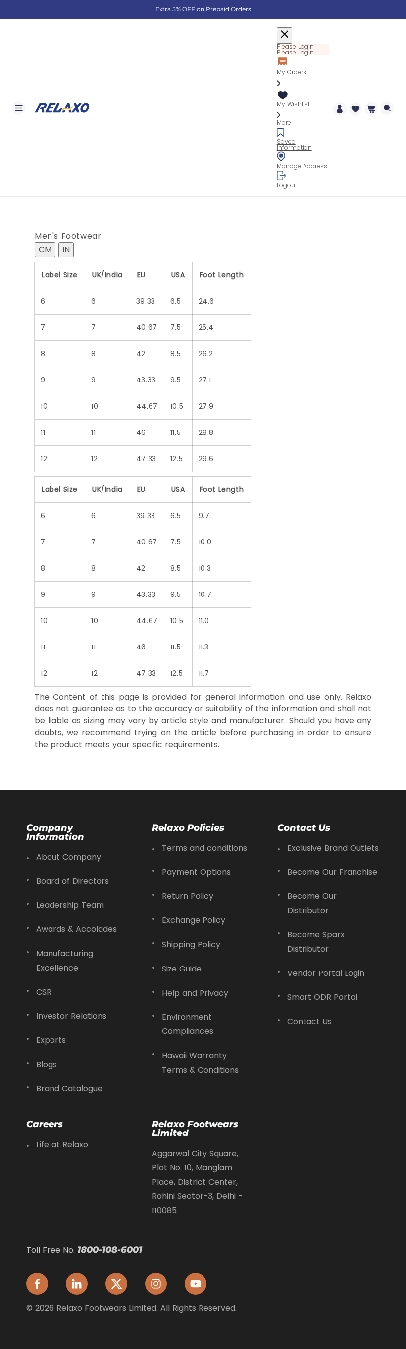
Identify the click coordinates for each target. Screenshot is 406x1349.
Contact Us (309, 1021)
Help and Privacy (195, 993)
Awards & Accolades (76, 929)
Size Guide (182, 968)
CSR (43, 992)
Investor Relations (71, 1016)
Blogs (46, 1064)
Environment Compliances (187, 1024)
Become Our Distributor (312, 903)
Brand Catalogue (69, 1088)
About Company (68, 857)
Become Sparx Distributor (316, 942)
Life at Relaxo (62, 1144)
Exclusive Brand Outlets (333, 848)
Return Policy (187, 896)
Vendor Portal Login (325, 973)
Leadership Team (70, 905)
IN (66, 249)
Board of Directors (72, 881)
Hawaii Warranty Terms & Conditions (200, 1063)
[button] (19, 108)
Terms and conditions (204, 848)
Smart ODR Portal (322, 997)
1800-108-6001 (109, 1249)
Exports (51, 1040)
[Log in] (340, 108)
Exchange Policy (193, 920)
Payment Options (196, 872)
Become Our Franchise (332, 872)
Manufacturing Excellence (64, 960)
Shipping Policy (191, 944)
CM (45, 249)
